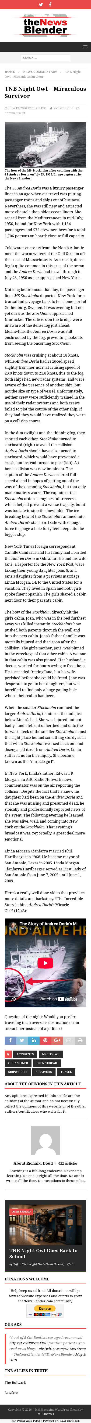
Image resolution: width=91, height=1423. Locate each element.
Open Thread (46, 1063)
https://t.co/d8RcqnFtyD (28, 1343)
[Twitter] (41, 4)
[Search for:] (46, 57)
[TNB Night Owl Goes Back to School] (45, 1225)
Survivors (44, 1072)
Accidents (25, 1054)
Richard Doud (63, 108)
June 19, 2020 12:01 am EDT (27, 108)
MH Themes (46, 1414)
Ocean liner (18, 1063)
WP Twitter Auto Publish (26, 1420)
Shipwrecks (17, 1072)
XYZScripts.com (70, 1420)
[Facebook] (50, 4)
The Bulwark (15, 1382)
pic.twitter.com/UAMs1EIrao (62, 1349)
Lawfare (11, 1393)
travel (66, 1072)
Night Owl (51, 1054)
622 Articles (67, 1163)
